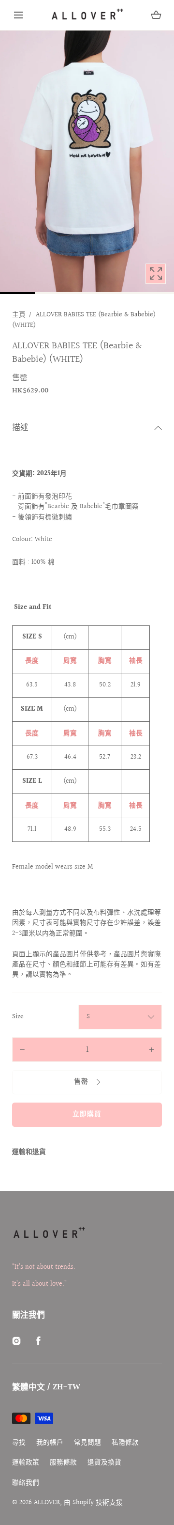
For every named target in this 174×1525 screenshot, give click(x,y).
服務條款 (63, 1463)
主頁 (19, 315)
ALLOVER (47, 1502)
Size (18, 1017)
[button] (18, 15)
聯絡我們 (25, 1483)
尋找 (19, 1443)
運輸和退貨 (29, 1152)
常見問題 (87, 1443)
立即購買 (87, 1114)
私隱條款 (125, 1443)
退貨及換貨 (104, 1463)
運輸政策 (25, 1463)
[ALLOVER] (87, 15)
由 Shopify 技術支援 (93, 1502)
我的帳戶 (49, 1443)
